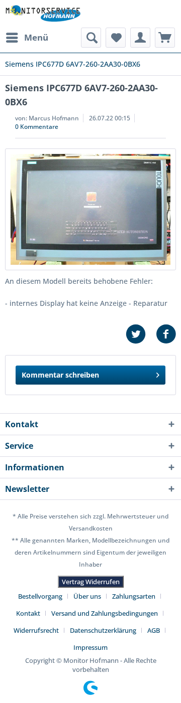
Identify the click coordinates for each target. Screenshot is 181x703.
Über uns (87, 596)
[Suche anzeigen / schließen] (91, 38)
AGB (153, 630)
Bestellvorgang (40, 596)
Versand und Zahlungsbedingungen (104, 613)
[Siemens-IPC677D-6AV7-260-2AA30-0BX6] (90, 209)
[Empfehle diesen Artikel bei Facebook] (166, 334)
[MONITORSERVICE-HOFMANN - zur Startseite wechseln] (42, 14)
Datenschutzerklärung (103, 630)
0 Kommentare (36, 126)
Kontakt (28, 613)
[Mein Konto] (140, 38)
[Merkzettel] (116, 38)
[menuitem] (26, 38)
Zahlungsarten (133, 596)
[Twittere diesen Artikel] (141, 334)
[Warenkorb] (165, 38)
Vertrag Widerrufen (91, 581)
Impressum (90, 647)
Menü (36, 37)
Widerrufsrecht (36, 630)
